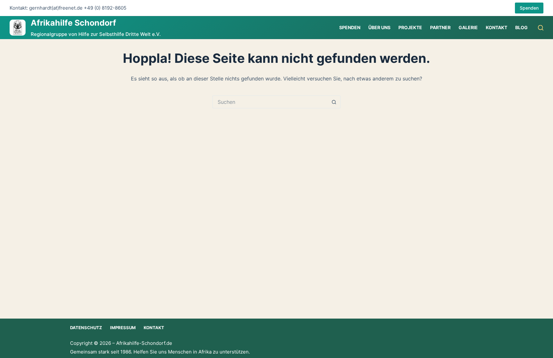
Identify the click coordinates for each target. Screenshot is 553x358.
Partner (440, 27)
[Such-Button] (334, 102)
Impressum (123, 327)
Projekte (410, 27)
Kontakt (496, 27)
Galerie (468, 27)
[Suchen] (540, 27)
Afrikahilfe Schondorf (73, 23)
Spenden (529, 8)
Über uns (379, 27)
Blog (521, 27)
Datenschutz (86, 327)
